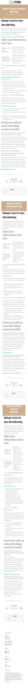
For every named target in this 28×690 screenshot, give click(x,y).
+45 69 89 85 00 (9, 642)
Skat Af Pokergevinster (8, 352)
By (17, 174)
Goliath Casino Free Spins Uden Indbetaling (10, 150)
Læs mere (7, 681)
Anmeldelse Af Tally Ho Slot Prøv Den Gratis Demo (12, 36)
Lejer (6, 664)
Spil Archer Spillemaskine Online (8, 106)
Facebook (8, 659)
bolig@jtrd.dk (8, 644)
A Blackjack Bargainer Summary (8, 169)
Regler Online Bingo (7, 276)
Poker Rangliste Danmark (9, 486)
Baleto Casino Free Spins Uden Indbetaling (12, 373)
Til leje (7, 651)
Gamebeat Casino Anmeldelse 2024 (12, 574)
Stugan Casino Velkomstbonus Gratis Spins (10, 77)
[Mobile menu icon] (2, 2)
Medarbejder (7, 666)
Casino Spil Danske (5, 78)
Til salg (7, 652)
